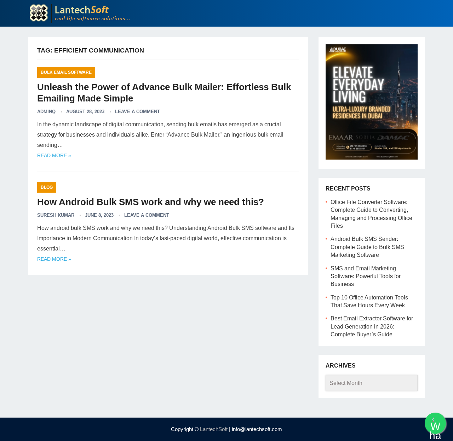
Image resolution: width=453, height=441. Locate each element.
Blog (47, 187)
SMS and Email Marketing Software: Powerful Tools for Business (366, 276)
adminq (46, 111)
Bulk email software (66, 72)
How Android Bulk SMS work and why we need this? (150, 202)
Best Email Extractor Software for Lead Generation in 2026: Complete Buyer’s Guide (372, 326)
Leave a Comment (137, 111)
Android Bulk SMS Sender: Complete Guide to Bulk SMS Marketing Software (367, 247)
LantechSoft (214, 429)
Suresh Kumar (55, 215)
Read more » (54, 155)
